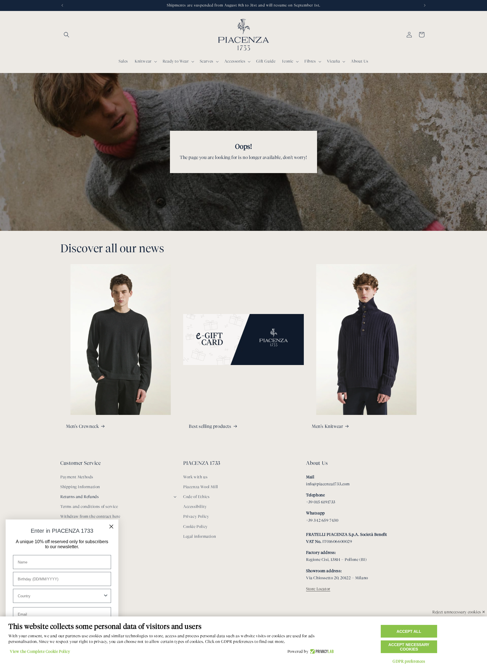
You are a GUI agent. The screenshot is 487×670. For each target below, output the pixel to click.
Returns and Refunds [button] (79, 496)
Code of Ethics (196, 496)
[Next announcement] (425, 5)
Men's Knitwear (327, 426)
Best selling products (210, 426)
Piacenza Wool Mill (200, 487)
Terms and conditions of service (89, 506)
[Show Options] (106, 596)
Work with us (195, 477)
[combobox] (60, 596)
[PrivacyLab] (321, 651)
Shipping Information (80, 487)
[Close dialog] (111, 526)
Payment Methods (76, 477)
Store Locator (318, 589)
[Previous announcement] (62, 5)
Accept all (409, 631)
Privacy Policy (196, 516)
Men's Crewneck (82, 426)
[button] (66, 34)
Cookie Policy (195, 526)
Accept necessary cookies (408, 646)
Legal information (199, 536)
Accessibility (195, 506)
